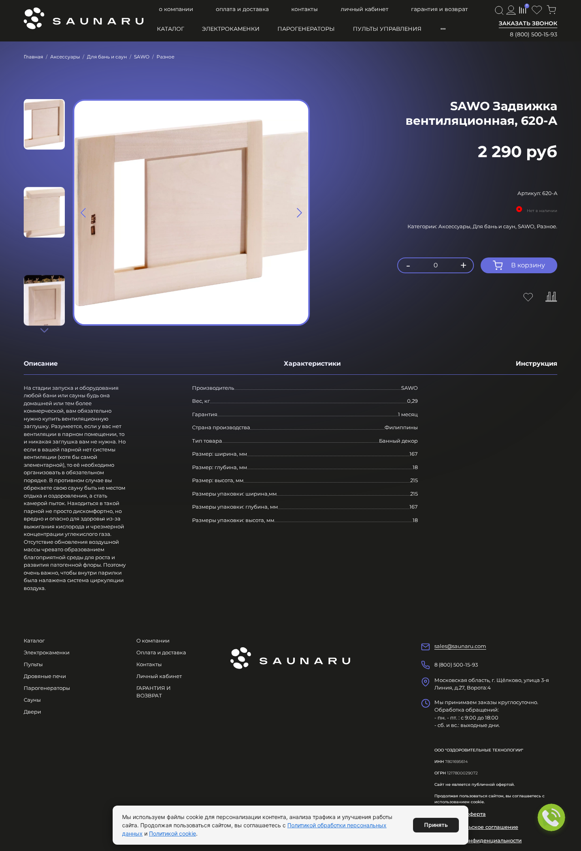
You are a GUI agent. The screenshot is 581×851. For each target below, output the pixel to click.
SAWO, (527, 226)
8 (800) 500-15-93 (533, 34)
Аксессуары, (455, 226)
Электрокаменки (231, 28)
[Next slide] (44, 330)
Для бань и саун (107, 57)
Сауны (32, 700)
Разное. (547, 226)
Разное (165, 57)
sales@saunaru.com (460, 646)
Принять (436, 824)
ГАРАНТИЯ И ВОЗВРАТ (439, 9)
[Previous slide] (83, 212)
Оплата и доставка (242, 9)
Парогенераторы (306, 28)
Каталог (170, 28)
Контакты (304, 9)
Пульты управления (387, 28)
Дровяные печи (45, 676)
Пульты (33, 664)
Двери (32, 711)
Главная (33, 57)
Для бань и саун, (495, 226)
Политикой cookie (172, 833)
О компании (176, 9)
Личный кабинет (365, 9)
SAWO (141, 57)
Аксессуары (65, 57)
